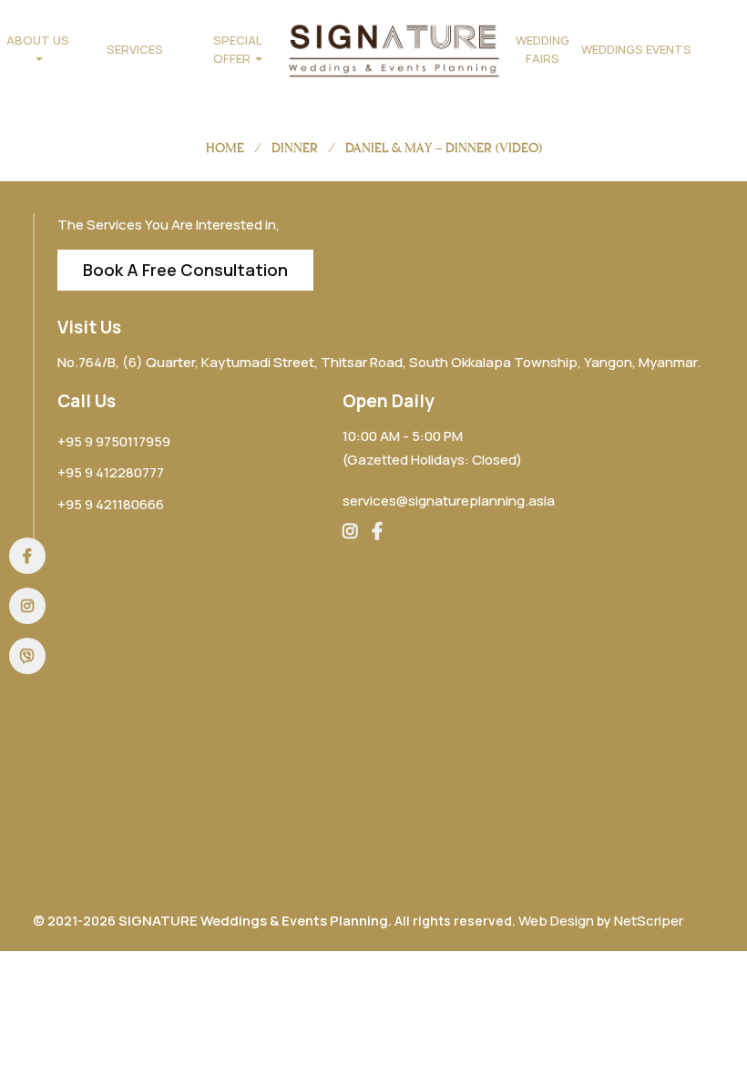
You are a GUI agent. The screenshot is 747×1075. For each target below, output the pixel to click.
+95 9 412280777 (110, 472)
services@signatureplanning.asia (449, 500)
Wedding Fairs (542, 49)
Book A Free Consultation (185, 270)
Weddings (610, 49)
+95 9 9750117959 (113, 441)
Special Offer (237, 49)
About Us (37, 40)
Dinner (294, 148)
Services (135, 49)
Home (225, 148)
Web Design (556, 920)
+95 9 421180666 (110, 504)
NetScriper (648, 920)
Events (668, 49)
